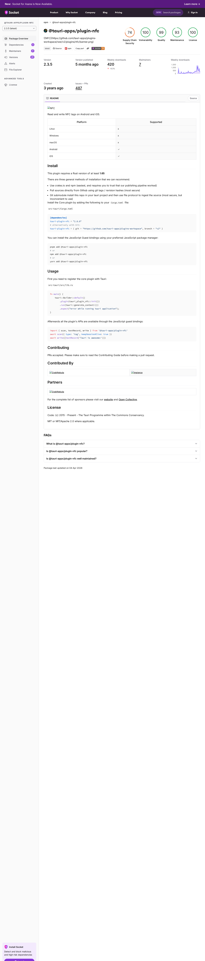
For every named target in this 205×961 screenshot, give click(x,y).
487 (78, 88)
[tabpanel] (121, 264)
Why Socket (72, 12)
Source (193, 98)
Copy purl (80, 48)
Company (90, 12)
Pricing (118, 12)
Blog (105, 12)
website (108, 399)
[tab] (52, 98)
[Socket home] (12, 12)
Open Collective (128, 399)
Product (54, 12)
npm (46, 22)
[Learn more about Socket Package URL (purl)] (87, 48)
